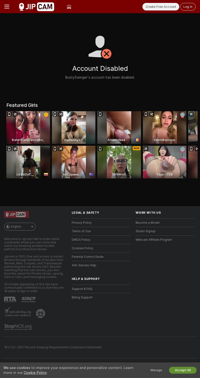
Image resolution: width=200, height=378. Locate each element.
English (16, 226)
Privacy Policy (82, 222)
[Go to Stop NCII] (18, 327)
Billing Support (82, 297)
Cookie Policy (35, 373)
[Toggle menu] (7, 6)
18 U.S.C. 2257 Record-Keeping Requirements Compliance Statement (52, 347)
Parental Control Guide (87, 256)
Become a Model (148, 222)
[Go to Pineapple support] (41, 313)
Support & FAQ (82, 289)
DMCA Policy (81, 239)
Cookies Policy (82, 248)
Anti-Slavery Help (84, 265)
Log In (187, 7)
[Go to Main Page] (38, 6)
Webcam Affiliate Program (154, 239)
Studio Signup (146, 231)
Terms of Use (81, 231)
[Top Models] (69, 6)
